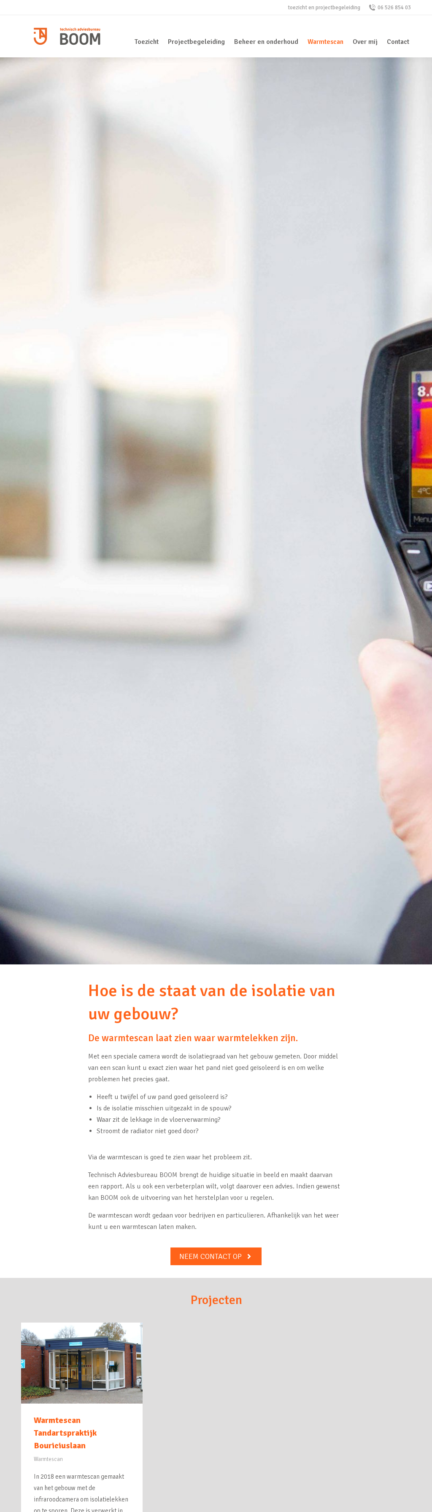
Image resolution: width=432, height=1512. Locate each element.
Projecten (216, 1300)
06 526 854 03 (394, 7)
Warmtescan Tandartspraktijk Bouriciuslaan (65, 1433)
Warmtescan (48, 1459)
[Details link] (82, 1363)
